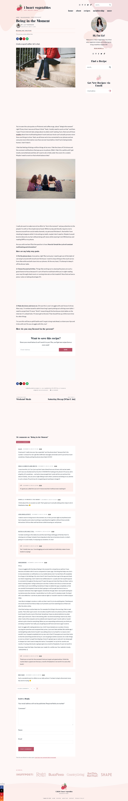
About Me (65, 798)
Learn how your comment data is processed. (45, 757)
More (109, 11)
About (78, 11)
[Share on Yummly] (1, 797)
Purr (66, 793)
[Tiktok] (104, 53)
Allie (20, 449)
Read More (98, 48)
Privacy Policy (79, 798)
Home (70, 11)
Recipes (87, 11)
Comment (22, 708)
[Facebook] (85, 4)
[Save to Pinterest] (24, 38)
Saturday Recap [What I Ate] (61, 399)
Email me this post (25, 30)
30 (54, 390)
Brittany (21, 675)
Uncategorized (25, 17)
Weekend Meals (23, 399)
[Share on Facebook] (17, 38)
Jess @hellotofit (24, 514)
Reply (40, 449)
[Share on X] (20, 38)
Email (20, 739)
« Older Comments (23, 688)
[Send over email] (27, 38)
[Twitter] (88, 4)
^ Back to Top (47, 798)
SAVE (65, 349)
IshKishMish (22, 562)
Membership (98, 11)
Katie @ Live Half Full (26, 531)
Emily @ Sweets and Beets (27, 466)
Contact (71, 798)
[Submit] (110, 4)
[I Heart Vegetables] (33, 8)
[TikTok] (91, 4)
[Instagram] (79, 4)
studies (18, 134)
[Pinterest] (82, 4)
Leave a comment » (23, 442)
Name (20, 730)
